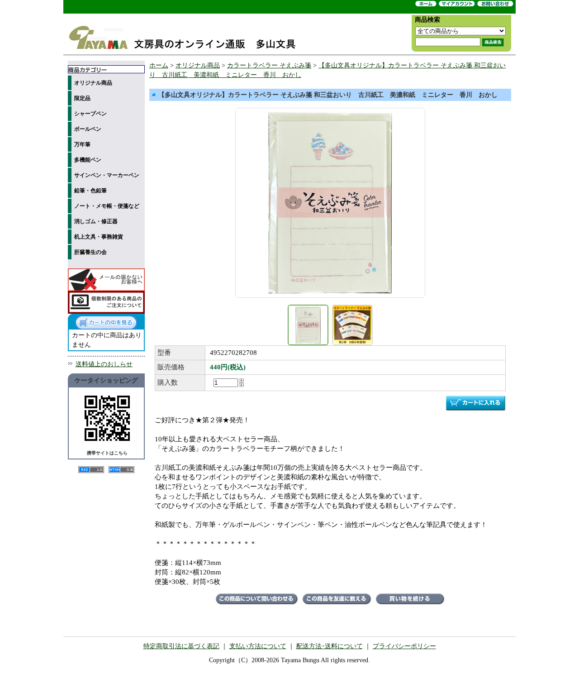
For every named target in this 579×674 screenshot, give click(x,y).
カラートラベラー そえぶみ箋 (269, 65)
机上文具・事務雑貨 (98, 237)
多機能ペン (87, 160)
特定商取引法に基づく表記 (181, 646)
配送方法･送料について (329, 646)
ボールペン (87, 129)
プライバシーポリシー (404, 646)
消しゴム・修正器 (96, 221)
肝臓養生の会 (90, 252)
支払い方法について (257, 646)
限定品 (82, 98)
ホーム (158, 65)
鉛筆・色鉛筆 (90, 190)
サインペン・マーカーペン (106, 175)
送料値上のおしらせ (104, 364)
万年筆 (82, 144)
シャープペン (90, 113)
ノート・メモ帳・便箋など (106, 206)
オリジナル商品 (93, 83)
